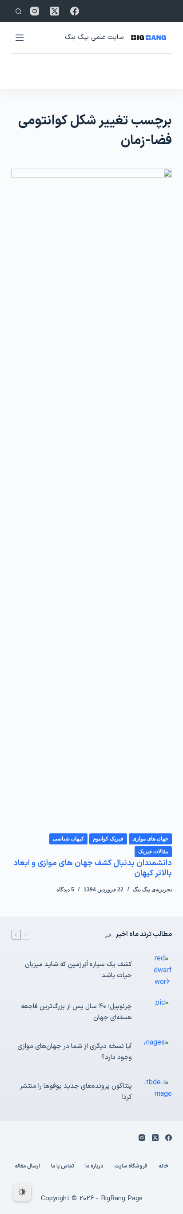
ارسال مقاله (27, 1166)
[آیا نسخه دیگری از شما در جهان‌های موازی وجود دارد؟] (156, 1052)
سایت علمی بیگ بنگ (94, 37)
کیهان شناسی (68, 839)
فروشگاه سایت (130, 1166)
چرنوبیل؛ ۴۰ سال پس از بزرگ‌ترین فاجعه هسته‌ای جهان (76, 1012)
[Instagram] (34, 11)
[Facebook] (74, 11)
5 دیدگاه (65, 889)
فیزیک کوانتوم (108, 839)
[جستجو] (18, 11)
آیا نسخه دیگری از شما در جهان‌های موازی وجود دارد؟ (74, 1052)
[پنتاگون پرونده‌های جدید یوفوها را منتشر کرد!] (156, 1092)
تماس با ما (62, 1166)
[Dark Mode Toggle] (22, 1192)
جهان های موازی (150, 839)
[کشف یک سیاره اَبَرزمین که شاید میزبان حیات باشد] (156, 970)
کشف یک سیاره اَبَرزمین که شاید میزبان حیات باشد (78, 970)
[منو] (20, 38)
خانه (164, 1166)
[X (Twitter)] (54, 11)
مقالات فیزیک (153, 851)
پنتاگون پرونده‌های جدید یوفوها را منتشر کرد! (76, 1091)
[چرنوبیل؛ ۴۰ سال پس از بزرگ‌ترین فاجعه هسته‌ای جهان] (156, 1012)
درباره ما (94, 1166)
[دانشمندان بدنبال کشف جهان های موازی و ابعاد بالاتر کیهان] (91, 500)
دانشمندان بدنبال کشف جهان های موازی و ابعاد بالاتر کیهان (92, 868)
